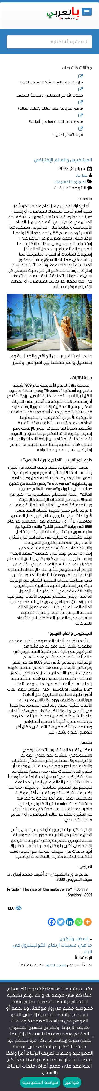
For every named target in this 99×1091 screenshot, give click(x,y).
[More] (88, 922)
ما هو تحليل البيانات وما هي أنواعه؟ (56, 121)
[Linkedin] (70, 922)
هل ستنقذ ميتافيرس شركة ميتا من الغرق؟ (51, 82)
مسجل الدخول (55, 965)
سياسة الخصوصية (40, 1082)
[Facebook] (52, 922)
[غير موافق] (93, 1036)
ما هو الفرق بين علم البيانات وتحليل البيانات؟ (50, 108)
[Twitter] (61, 922)
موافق (72, 1082)
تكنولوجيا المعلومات (70, 182)
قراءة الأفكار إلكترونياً (67, 135)
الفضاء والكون (74, 938)
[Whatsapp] (79, 922)
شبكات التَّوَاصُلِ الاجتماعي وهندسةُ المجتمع (49, 95)
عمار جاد (82, 175)
